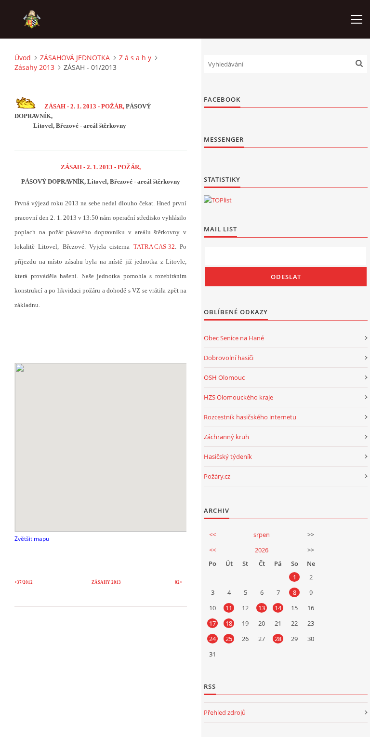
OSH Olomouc (224, 377)
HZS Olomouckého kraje (238, 397)
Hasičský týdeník (228, 456)
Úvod (22, 57)
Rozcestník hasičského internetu (250, 417)
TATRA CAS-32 (154, 246)
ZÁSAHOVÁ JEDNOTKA (75, 57)
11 (228, 607)
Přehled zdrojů (225, 712)
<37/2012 (23, 582)
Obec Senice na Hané (234, 338)
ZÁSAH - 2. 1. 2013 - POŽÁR (83, 106)
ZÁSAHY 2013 (106, 582)
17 (212, 623)
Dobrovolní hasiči (228, 357)
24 (212, 638)
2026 (261, 550)
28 (278, 638)
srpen (261, 534)
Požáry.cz (217, 476)
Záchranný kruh (226, 436)
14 (278, 607)
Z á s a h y (135, 57)
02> (178, 582)
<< (212, 534)
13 (261, 607)
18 (228, 623)
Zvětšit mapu (31, 538)
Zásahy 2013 (34, 67)
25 (228, 638)
